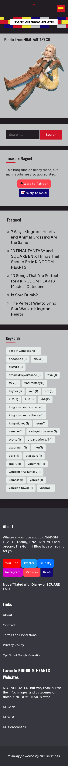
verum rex (36, 464)
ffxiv (52, 375)
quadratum (18, 447)
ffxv (13, 383)
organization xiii (40, 439)
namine (15, 431)
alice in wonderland (24, 351)
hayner (15, 391)
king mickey (19, 423)
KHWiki (8, 717)
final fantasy (34, 383)
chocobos (18, 359)
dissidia (16, 367)
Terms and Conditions (20, 635)
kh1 (49, 391)
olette (15, 439)
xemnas (16, 480)
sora (14, 455)
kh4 (45, 399)
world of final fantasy (25, 471)
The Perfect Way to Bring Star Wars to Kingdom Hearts (33, 309)
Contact (9, 625)
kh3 (29, 399)
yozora (45, 488)
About (7, 615)
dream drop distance (25, 375)
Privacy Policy (13, 645)
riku (38, 447)
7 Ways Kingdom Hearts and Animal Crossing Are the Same (34, 237)
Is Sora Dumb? (24, 295)
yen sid (36, 480)
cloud (39, 359)
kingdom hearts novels (26, 407)
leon (40, 423)
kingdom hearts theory (26, 415)
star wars (34, 455)
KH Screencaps (14, 727)
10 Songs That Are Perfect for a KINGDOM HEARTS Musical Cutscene (35, 281)
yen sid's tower (21, 488)
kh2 (13, 399)
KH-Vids (9, 707)
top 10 (15, 464)
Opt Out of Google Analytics (22, 655)
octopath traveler (43, 431)
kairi (33, 391)
